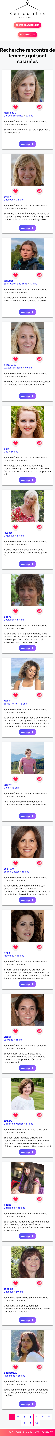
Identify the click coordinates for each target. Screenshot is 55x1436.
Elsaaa (7, 1036)
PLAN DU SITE (31, 1432)
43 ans (15, 787)
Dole (6, 787)
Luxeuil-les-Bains (13, 367)
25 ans (21, 1375)
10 (36, 1423)
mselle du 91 (11, 112)
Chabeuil (8, 1291)
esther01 (8, 1120)
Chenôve (8, 199)
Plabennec (9, 1375)
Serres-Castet (11, 871)
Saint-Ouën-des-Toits (15, 283)
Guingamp (9, 1207)
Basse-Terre (10, 703)
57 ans (20, 619)
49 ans (28, 367)
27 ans (29, 115)
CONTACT (47, 1432)
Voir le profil (27, 144)
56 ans (25, 871)
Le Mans (8, 1039)
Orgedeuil (9, 535)
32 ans (19, 199)
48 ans (23, 703)
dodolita (8, 1288)
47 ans (33, 283)
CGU (18, 1432)
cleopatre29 (10, 1372)
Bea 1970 (9, 868)
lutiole (7, 700)
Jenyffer (8, 280)
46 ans (20, 955)
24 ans (14, 451)
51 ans (29, 1123)
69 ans (19, 1291)
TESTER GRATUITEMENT (27, 25)
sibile (7, 448)
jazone (7, 1204)
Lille (6, 451)
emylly (7, 196)
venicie (8, 784)
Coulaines (9, 619)
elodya (7, 616)
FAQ (11, 1432)
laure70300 (10, 364)
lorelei (7, 952)
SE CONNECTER (27, 35)
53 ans (20, 535)
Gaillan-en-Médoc (13, 1123)
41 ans (18, 1039)
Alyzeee (8, 532)
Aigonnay (9, 955)
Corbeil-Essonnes (13, 115)
